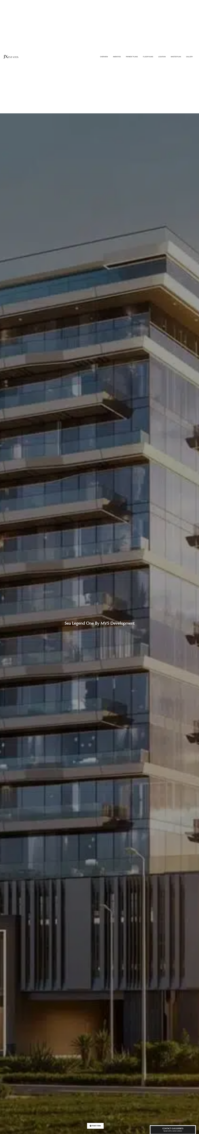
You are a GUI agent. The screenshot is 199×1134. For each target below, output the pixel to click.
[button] (95, 1126)
